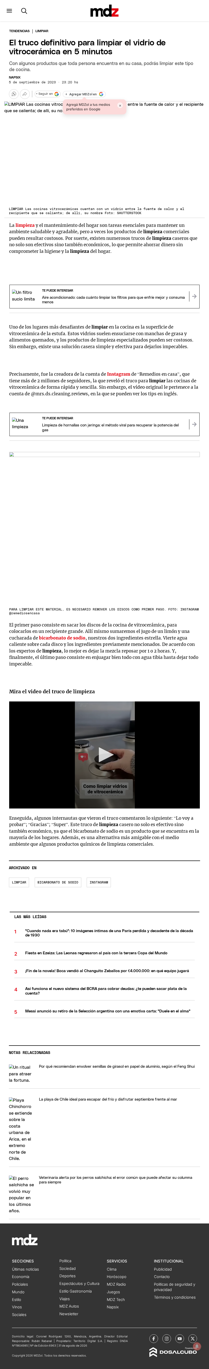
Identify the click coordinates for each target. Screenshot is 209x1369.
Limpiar (19, 882)
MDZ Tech (116, 1299)
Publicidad (163, 1269)
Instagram (119, 374)
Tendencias (19, 31)
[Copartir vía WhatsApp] (14, 94)
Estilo (16, 1299)
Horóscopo (116, 1276)
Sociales (19, 1314)
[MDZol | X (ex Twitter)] (193, 1339)
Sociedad (67, 1268)
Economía (20, 1276)
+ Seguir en (44, 94)
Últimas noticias (25, 1269)
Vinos (17, 1307)
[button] (9, 10)
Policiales (20, 1284)
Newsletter (68, 1314)
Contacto (162, 1276)
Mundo (18, 1292)
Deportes (67, 1276)
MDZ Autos (69, 1306)
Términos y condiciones (175, 1297)
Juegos (113, 1292)
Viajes (64, 1299)
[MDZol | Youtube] (180, 1339)
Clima (111, 1269)
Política (65, 1261)
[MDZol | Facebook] (154, 1339)
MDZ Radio (116, 1284)
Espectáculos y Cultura (79, 1283)
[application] (104, 755)
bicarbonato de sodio (57, 882)
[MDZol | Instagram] (167, 1339)
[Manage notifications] (197, 1346)
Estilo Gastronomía (75, 1291)
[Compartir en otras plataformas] (25, 94)
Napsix (15, 77)
